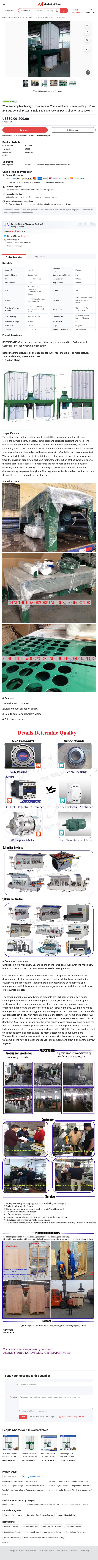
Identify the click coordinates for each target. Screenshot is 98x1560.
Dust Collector (60, 17)
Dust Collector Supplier (12, 1532)
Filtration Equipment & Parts (44, 17)
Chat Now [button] (74, 130)
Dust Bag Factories (11, 1526)
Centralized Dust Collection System (40, 1515)
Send (23, 1417)
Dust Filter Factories (30, 1526)
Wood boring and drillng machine (61, 1490)
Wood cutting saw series (35, 1485)
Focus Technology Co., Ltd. (33, 1551)
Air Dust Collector (32, 1532)
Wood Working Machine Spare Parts (15, 1490)
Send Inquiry (25, 130)
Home (4, 17)
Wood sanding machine (34, 1490)
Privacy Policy (84, 1551)
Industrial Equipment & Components (20, 17)
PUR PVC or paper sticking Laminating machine (19, 1485)
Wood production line (80, 1481)
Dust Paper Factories (73, 1526)
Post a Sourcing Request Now (71, 1417)
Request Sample (43, 136)
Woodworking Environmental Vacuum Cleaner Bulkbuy (44, 1538)
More (4, 1542)
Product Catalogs (36, 1476)
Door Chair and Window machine (14, 1481)
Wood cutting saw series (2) (59, 1485)
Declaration (73, 1551)
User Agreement (62, 1551)
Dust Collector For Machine (76, 1532)
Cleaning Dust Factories (52, 1526)
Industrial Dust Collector (67, 1515)
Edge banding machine (80, 1485)
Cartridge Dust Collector (13, 1515)
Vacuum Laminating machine (60, 1481)
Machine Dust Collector (52, 1532)
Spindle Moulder (32, 1481)
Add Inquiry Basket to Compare (49, 91)
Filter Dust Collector (11, 1538)
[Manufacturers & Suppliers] (49, 4)
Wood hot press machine (81, 1490)
